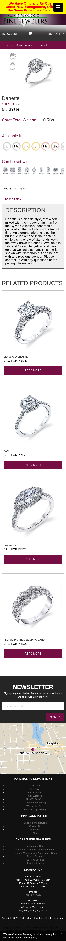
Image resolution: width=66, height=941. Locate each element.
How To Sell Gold (35, 799)
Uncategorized (20, 188)
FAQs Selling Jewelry (35, 809)
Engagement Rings (35, 846)
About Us (35, 829)
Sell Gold (35, 785)
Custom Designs (35, 859)
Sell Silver (35, 789)
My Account (9, 33)
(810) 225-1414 (33, 895)
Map (35, 833)
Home (5, 45)
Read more (33, 370)
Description (13, 199)
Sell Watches (35, 795)
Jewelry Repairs (35, 863)
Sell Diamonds (35, 792)
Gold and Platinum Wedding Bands (35, 849)
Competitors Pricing (35, 802)
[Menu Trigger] (58, 7)
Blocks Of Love (35, 856)
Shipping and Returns (35, 822)
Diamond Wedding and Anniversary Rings (35, 853)
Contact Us (35, 826)
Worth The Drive (35, 806)
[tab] (33, 199)
